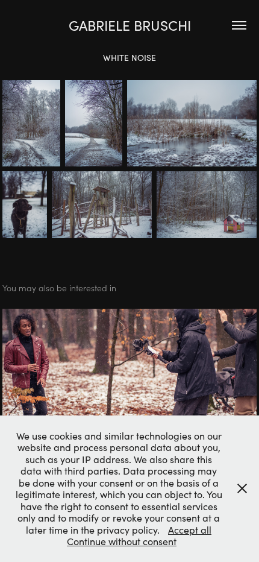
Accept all (189, 529)
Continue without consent (121, 541)
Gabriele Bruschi (130, 25)
